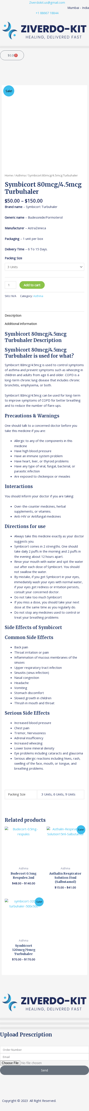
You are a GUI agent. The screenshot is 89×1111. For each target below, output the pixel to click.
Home (9, 175)
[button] (44, 47)
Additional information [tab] (21, 323)
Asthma (20, 175)
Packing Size (13, 258)
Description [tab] (13, 315)
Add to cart (32, 285)
